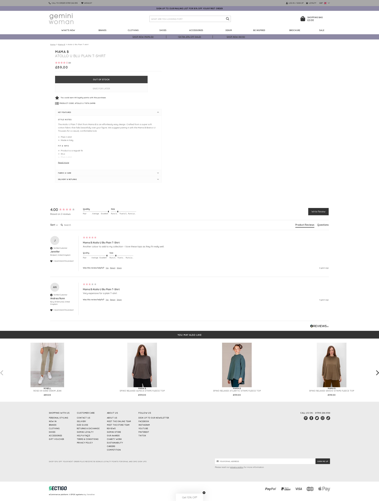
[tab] (304, 225)
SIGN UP (300, 3)
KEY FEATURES (64, 112)
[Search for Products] (228, 19)
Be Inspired (259, 30)
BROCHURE (294, 30)
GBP (321, 3)
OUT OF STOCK (101, 79)
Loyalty (312, 3)
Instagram (144, 425)
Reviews (111, 428)
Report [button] (112, 268)
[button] (189, 497)
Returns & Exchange (88, 428)
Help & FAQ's (83, 436)
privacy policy (236, 467)
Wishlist (88, 3)
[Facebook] (311, 418)
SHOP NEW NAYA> (236, 37)
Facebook (143, 421)
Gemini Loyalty (85, 432)
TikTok (142, 436)
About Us (112, 418)
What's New (68, 30)
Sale (321, 30)
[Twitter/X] (317, 418)
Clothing (133, 30)
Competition (114, 450)
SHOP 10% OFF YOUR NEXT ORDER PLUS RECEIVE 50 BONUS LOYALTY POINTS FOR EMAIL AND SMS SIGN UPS (98, 461)
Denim (228, 30)
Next (377, 369)
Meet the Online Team (119, 421)
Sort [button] (53, 224)
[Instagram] (323, 418)
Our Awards (113, 436)
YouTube (143, 428)
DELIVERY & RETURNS (67, 179)
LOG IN (291, 3)
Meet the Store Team (118, 425)
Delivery (81, 421)
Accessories (196, 30)
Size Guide (82, 425)
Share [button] (119, 268)
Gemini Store (114, 432)
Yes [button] (107, 268)
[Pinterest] (306, 418)
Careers (111, 446)
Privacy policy (85, 443)
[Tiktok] (328, 418)
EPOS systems (77, 494)
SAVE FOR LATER (101, 88)
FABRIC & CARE (64, 173)
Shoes (162, 30)
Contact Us (83, 418)
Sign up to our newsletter (153, 418)
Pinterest (143, 432)
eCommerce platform (58, 494)
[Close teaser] (204, 492)
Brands (102, 30)
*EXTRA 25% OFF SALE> (189, 37)
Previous (1, 369)
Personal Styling (58, 418)
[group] (65, 209)
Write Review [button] (318, 211)
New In (53, 421)
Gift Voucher (56, 439)
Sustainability (115, 443)
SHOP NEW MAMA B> (143, 37)
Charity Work (114, 439)
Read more (63, 162)
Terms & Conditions (87, 439)
